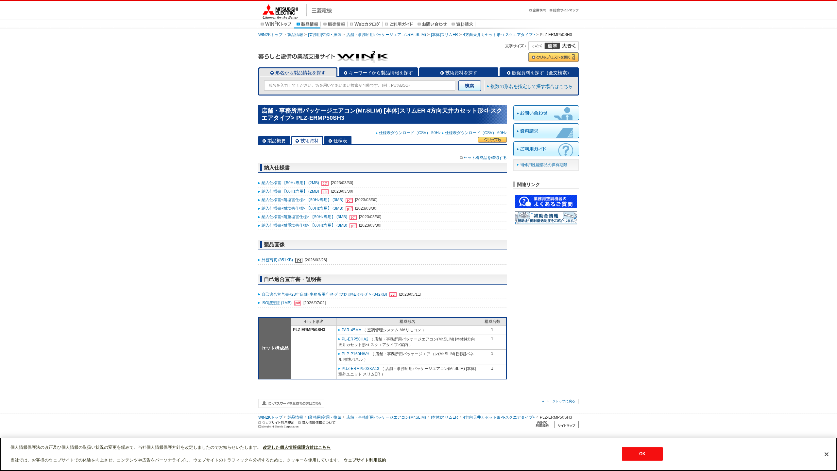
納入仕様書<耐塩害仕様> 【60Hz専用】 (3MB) (303, 208)
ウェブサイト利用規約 (365, 460)
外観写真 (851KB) (278, 260)
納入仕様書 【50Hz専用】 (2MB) (291, 183)
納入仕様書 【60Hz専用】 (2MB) (291, 191)
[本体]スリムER (444, 34)
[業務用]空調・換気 (324, 34)
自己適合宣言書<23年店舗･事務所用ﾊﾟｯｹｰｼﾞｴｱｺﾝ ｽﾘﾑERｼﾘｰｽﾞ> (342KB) (325, 294)
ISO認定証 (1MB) (277, 303)
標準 (552, 46)
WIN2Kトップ (270, 34)
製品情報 (295, 34)
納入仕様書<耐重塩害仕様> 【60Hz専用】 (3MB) (305, 225)
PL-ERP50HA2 (355, 339)
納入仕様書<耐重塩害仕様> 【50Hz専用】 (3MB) (305, 217)
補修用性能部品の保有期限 (543, 165)
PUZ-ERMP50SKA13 (360, 368)
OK (642, 453)
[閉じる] (826, 454)
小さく (540, 45)
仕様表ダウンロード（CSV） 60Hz (476, 133)
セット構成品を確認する (485, 157)
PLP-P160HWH (355, 354)
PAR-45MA (351, 330)
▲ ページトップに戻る (558, 401)
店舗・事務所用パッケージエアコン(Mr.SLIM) (386, 34)
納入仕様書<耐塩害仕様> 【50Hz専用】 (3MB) (303, 200)
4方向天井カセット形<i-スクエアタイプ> (499, 34)
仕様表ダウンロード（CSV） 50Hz (410, 133)
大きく (566, 45)
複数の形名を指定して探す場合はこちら (531, 86)
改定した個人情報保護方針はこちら (297, 447)
